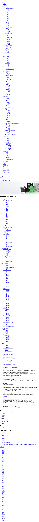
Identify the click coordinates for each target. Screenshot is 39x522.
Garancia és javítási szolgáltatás (7, 167)
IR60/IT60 (9, 154)
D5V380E (9, 129)
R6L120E (9, 114)
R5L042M (7, 295)
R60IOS (9, 44)
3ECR (7, 92)
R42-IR (9, 39)
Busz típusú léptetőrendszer (6, 71)
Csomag (4, 163)
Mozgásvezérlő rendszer (6, 136)
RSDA (6, 310)
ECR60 (9, 85)
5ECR (7, 93)
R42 (8, 23)
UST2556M (7, 158)
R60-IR (7, 219)
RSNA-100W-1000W (9, 312)
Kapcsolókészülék (8, 143)
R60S (7, 210)
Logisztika (4, 164)
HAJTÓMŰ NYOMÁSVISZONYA (10, 75)
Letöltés (3, 168)
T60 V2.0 (9, 58)
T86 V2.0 (7, 252)
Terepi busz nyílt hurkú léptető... (8, 360)
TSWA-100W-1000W (10, 135)
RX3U (9, 138)
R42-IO (9, 34)
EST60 (9, 82)
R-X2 (7, 46)
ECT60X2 (9, 91)
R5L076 (9, 102)
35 (8, 10)
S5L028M (9, 98)
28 (8, 9)
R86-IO (9, 36)
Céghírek (4, 174)
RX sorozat (7, 137)
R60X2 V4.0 (9, 47)
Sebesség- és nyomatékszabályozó (9, 159)
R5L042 (7, 294)
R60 (8, 24)
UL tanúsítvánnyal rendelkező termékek (8, 348)
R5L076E (9, 111)
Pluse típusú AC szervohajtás (6, 289)
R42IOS (9, 43)
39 (6, 237)
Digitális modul (8, 144)
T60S (7, 254)
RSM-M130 (9, 122)
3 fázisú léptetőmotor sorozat (9, 15)
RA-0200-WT (9, 149)
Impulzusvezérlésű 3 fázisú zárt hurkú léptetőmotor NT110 (12, 399)
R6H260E (9, 115)
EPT (7, 76)
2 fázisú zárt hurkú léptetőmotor (7, 249)
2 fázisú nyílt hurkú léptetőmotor (10, 8)
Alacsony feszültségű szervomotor (6, 442)
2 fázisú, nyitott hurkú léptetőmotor (7, 200)
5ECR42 (9, 94)
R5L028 (9, 101)
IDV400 (9, 132)
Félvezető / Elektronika (6, 165)
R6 (6, 105)
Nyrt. (4, 329)
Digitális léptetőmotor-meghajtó (4, 444)
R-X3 (7, 48)
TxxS (7, 60)
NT (6, 78)
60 (8, 21)
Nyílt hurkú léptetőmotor (8, 7)
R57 (6, 202)
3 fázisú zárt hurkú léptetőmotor (10, 69)
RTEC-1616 (9, 147)
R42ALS (9, 31)
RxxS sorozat (8, 28)
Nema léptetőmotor (30, 444)
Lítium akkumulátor (5, 161)
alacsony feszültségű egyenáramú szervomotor (10, 134)
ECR (7, 84)
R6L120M (9, 107)
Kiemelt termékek (5, 151)
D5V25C (9, 125)
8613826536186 (2, 447)
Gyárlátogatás (5, 5)
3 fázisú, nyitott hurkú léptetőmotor (9, 49)
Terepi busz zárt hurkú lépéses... (8, 354)
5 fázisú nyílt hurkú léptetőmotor (9, 53)
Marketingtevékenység (6, 175)
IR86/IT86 (9, 155)
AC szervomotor (5, 308)
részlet (6, 383)
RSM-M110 (9, 121)
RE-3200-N (9, 146)
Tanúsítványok (3, 438)
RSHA (7, 116)
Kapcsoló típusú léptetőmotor (8, 33)
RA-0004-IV (9, 148)
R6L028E (9, 112)
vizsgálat (4, 383)
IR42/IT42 (9, 153)
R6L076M (9, 106)
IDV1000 (9, 133)
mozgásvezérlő (6, 150)
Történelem (4, 4)
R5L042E (9, 110)
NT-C (7, 72)
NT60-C (9, 73)
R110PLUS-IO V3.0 (10, 37)
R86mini (7, 204)
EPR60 (7, 268)
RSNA (7, 119)
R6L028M (7, 298)
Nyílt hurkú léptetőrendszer (5, 199)
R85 (8, 25)
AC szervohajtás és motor (5, 441)
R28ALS (7, 208)
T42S (8, 61)
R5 (6, 100)
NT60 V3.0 (9, 79)
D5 (6, 124)
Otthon (3, 2)
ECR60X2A (9, 90)
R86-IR (9, 42)
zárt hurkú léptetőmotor (6, 56)
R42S (8, 30)
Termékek (3, 6)
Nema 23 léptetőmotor (25, 444)
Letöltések (3, 433)
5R (6, 54)
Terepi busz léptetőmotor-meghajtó (12, 444)
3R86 (8, 51)
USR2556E (7, 157)
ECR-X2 (7, 89)
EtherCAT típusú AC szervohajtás (9, 108)
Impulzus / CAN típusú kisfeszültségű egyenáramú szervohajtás (12, 123)
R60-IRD (9, 41)
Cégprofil (4, 3)
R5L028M (9, 103)
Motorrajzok (3, 440)
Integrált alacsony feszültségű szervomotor (10, 130)
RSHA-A (9, 117)
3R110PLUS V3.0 (10, 52)
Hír (2, 173)
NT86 (7, 272)
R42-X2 (6, 225)
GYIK (2, 434)
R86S (8, 32)
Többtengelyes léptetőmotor (8, 45)
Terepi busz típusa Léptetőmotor (6, 421)
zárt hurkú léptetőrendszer (5, 248)
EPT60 (9, 77)
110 (8, 14)
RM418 (9, 140)
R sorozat (7, 22)
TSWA (6, 327)
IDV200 (9, 131)
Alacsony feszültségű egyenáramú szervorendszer (9, 171)
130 (6, 241)
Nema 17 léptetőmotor (19, 444)
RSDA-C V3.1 (10, 118)
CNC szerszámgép (5, 162)
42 (8, 11)
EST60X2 (9, 83)
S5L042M (7, 291)
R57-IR (7, 218)
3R (6, 50)
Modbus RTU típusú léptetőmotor (7, 270)
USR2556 (7, 156)
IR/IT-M (7, 152)
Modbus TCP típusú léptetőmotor (9, 74)
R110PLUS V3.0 (10, 27)
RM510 (7, 331)
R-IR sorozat (7, 38)
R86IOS (7, 223)
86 (8, 13)
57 (8, 12)
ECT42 (9, 87)
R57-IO (9, 35)
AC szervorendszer (5, 96)
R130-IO (7, 216)
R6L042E (9, 113)
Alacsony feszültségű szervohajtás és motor (7, 422)
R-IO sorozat (6, 212)
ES (6, 81)
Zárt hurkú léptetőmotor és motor (7, 169)
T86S (8, 62)
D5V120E (9, 128)
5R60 (8, 55)
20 (8, 64)
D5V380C (9, 126)
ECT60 (9, 88)
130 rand (7, 206)
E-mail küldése (2, 446)
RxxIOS (6, 221)
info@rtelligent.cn (4, 413)
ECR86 (9, 86)
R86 (8, 26)
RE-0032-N (9, 145)
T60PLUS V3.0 (8, 251)
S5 (6, 97)
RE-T (5, 287)
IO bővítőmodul (7, 142)
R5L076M (9, 104)
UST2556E (6, 350)
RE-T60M (9, 95)
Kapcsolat (3, 176)
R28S (8, 29)
